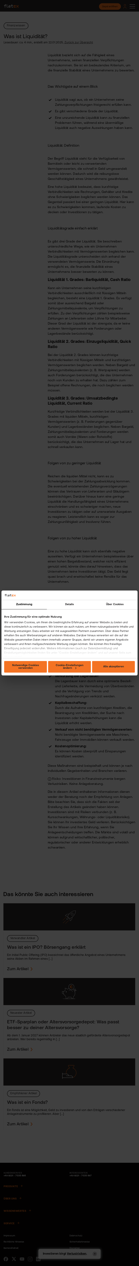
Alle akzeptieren (113, 666)
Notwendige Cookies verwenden (25, 667)
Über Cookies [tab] (115, 604)
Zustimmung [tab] (24, 604)
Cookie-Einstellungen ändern (69, 667)
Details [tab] (69, 604)
